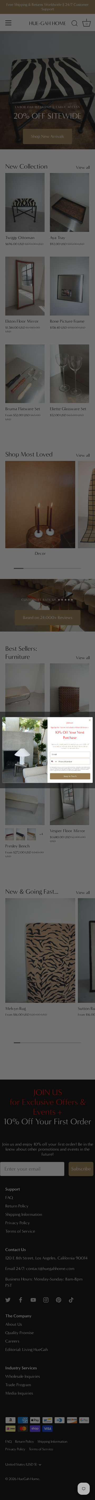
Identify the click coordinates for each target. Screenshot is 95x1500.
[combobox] (54, 761)
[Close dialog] (90, 720)
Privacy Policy (74, 770)
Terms (79, 770)
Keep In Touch (70, 776)
